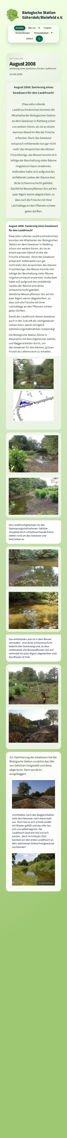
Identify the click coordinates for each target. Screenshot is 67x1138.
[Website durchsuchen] (39, 39)
